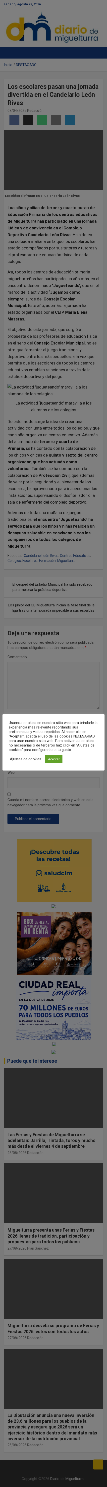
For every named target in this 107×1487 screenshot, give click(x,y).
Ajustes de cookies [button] (25, 759)
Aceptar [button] (53, 759)
